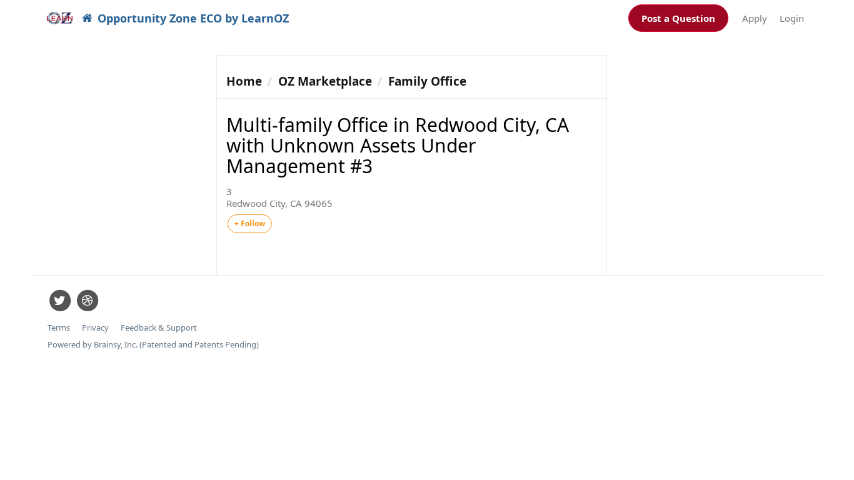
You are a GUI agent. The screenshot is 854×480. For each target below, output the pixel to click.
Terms (59, 327)
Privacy (95, 327)
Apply (754, 18)
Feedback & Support (159, 327)
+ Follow (249, 223)
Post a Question (678, 18)
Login (792, 18)
